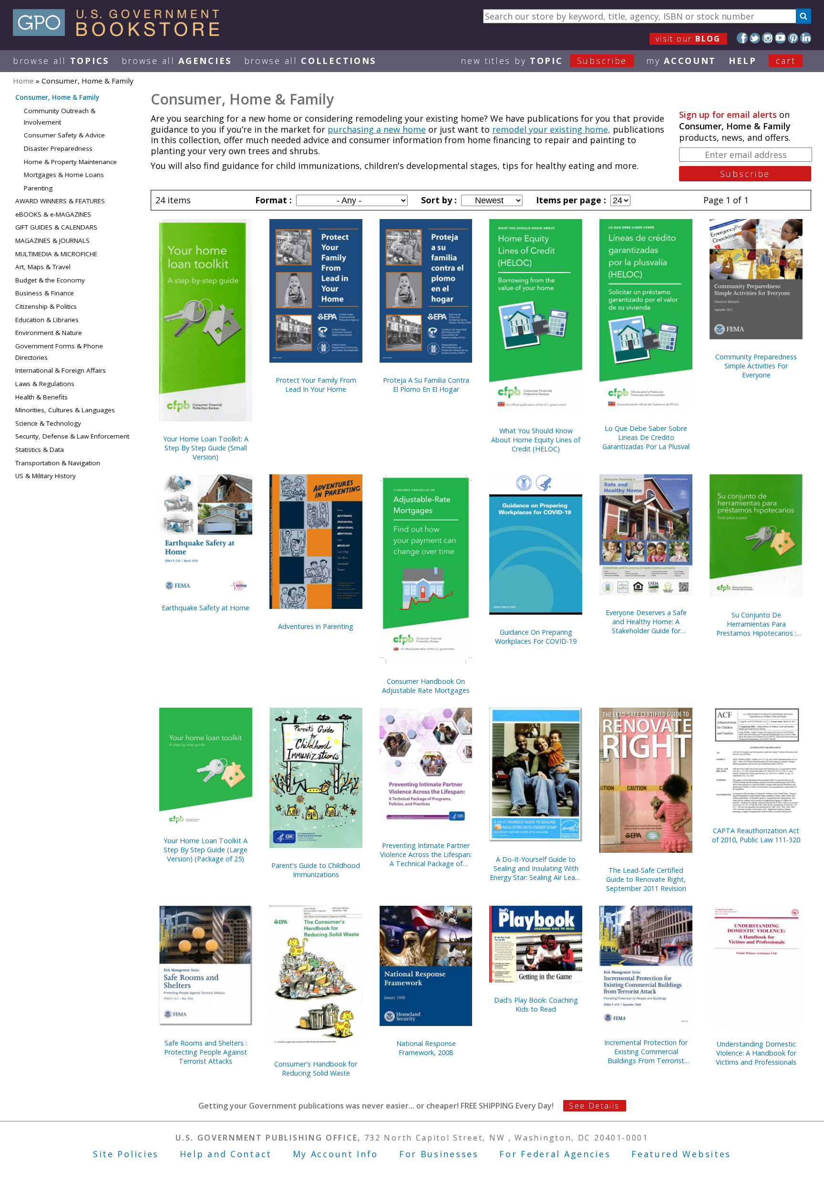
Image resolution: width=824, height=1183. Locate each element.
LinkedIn (805, 37)
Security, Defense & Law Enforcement (72, 436)
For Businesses (439, 1154)
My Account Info (336, 1154)
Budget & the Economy (50, 280)
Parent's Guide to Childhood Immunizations (315, 870)
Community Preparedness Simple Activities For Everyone (756, 365)
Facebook (742, 37)
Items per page (570, 200)
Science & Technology (48, 423)
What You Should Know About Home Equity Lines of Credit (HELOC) (535, 439)
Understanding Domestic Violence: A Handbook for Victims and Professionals (756, 1053)
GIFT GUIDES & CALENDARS (56, 227)
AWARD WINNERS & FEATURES (60, 201)
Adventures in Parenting (315, 626)
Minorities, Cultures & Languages (65, 410)
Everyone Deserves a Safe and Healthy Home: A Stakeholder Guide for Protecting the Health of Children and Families (646, 621)
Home (23, 80)
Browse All (61, 60)
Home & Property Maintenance (70, 161)
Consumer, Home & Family (57, 97)
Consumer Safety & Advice (64, 135)
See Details (594, 1105)
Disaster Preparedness (58, 148)
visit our (688, 38)
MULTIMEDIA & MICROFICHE (56, 254)
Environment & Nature (48, 332)
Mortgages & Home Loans (64, 174)
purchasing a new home (377, 129)
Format (272, 200)
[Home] (120, 33)
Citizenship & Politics (46, 306)
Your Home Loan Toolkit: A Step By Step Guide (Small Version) (205, 447)
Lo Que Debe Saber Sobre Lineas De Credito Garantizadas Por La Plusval (646, 437)
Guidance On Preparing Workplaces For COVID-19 (536, 637)
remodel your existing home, (551, 129)
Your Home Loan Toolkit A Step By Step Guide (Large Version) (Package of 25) (205, 849)
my (681, 60)
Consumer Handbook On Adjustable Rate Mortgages (426, 686)
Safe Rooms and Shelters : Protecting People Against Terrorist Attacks (205, 1052)
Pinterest (793, 37)
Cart (786, 60)
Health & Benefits (41, 397)
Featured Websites (681, 1154)
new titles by (544, 60)
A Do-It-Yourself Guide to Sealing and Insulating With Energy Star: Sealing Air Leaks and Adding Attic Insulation (536, 868)
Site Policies (126, 1154)
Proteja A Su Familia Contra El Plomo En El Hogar (426, 385)
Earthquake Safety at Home (205, 607)
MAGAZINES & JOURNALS (52, 240)
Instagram (767, 37)
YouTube (780, 37)
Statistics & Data (39, 449)
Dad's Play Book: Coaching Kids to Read (536, 1004)
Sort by (437, 200)
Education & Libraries (47, 319)
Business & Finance (44, 293)
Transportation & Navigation (57, 463)
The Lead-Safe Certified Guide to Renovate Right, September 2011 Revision (646, 879)
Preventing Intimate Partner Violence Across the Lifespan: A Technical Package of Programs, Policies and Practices (426, 854)
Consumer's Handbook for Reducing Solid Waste (315, 1068)
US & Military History (45, 475)
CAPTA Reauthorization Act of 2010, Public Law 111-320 (756, 835)
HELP (743, 60)
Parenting (38, 188)
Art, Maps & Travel (43, 266)
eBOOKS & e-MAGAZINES (53, 214)
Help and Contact (226, 1154)
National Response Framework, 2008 (426, 1048)
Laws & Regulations (44, 383)
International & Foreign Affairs (60, 370)
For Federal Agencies (554, 1154)
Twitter (755, 37)
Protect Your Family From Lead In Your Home (316, 385)
